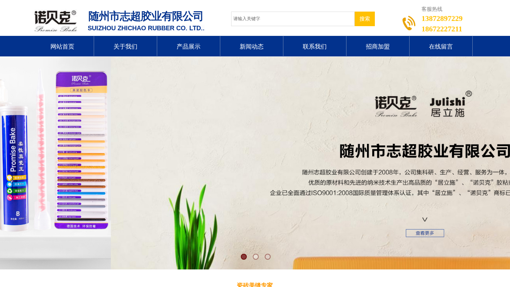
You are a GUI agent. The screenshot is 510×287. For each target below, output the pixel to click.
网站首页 (62, 46)
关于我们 (125, 46)
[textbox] (293, 19)
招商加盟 (378, 46)
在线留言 (441, 46)
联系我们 (315, 46)
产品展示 (188, 46)
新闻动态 (252, 46)
